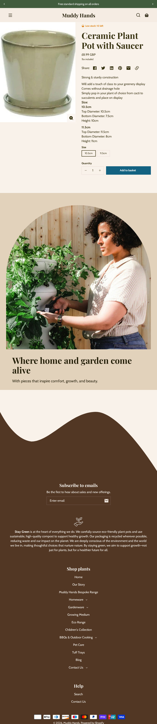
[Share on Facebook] (95, 68)
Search (78, 694)
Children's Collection (78, 630)
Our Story (78, 584)
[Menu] (10, 15)
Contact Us (78, 701)
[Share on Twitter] (103, 68)
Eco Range (78, 622)
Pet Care (78, 645)
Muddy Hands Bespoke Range (78, 592)
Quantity (87, 163)
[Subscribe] (106, 501)
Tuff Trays (78, 652)
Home (78, 577)
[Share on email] (128, 68)
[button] (138, 15)
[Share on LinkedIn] (111, 68)
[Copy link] (137, 68)
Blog (79, 660)
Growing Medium (78, 614)
